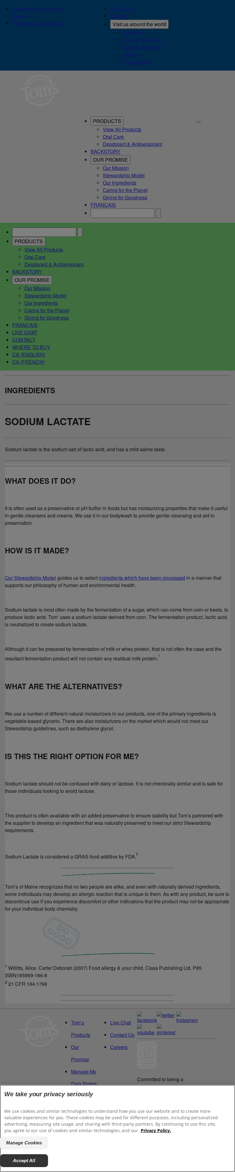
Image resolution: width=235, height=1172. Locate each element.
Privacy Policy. (156, 1130)
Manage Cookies (24, 1142)
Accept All (24, 1160)
